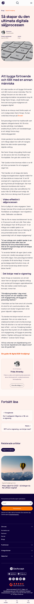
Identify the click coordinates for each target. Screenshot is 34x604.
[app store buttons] (12, 573)
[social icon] (10, 579)
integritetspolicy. (14, 514)
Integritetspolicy (6, 592)
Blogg (2, 10)
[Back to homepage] (3, 2)
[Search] (17, 2)
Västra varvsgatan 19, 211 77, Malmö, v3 (16, 589)
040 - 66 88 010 (20, 591)
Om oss (4, 527)
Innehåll (5, 602)
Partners (3, 533)
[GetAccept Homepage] (17, 568)
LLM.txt (13, 592)
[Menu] (31, 3)
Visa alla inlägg (16, 385)
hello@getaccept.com (9, 591)
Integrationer (6, 550)
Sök (17, 602)
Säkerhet (4, 556)
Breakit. (20, 116)
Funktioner (5, 545)
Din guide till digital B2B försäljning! (15, 354)
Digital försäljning (10, 10)
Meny (28, 602)
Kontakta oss (5, 530)
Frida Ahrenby (17, 371)
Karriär (3, 536)
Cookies (28, 591)
